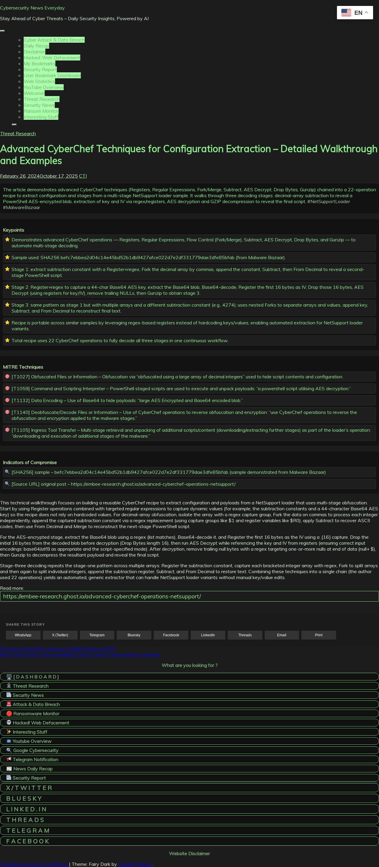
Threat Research (42, 99)
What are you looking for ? (190, 665)
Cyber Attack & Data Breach (54, 40)
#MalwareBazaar (21, 207)
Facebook (171, 635)
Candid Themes (135, 864)
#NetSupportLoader (328, 201)
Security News (39, 105)
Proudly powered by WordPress (34, 864)
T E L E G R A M (27, 830)
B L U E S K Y (23, 798)
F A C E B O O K (27, 841)
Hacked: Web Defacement (52, 57)
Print (318, 635)
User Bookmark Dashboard (52, 75)
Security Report (40, 69)
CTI (83, 176)
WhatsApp (23, 635)
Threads (245, 635)
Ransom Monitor (41, 111)
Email (281, 635)
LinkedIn (208, 635)
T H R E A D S (25, 819)
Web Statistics (39, 81)
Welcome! (34, 93)
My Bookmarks (39, 63)
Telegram (97, 635)
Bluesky (134, 635)
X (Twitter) (60, 635)
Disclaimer (34, 52)
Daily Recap (36, 46)
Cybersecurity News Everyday (32, 8)
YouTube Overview (44, 87)
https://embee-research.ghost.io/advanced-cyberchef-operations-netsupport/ (102, 596)
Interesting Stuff (41, 117)
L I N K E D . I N (26, 809)
